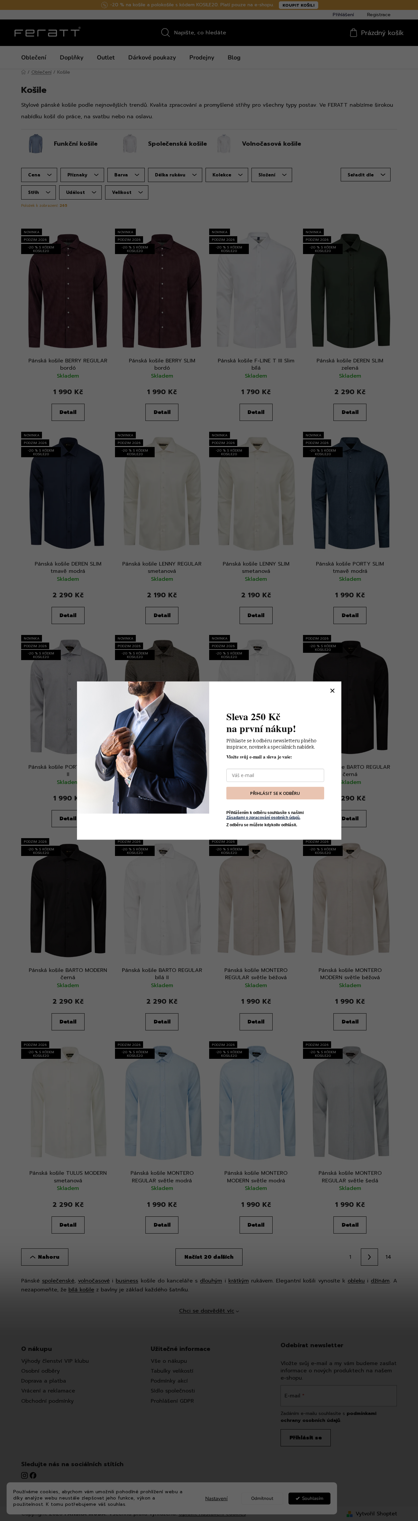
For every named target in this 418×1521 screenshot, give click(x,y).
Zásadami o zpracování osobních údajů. (263, 817)
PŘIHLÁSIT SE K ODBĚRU (275, 793)
